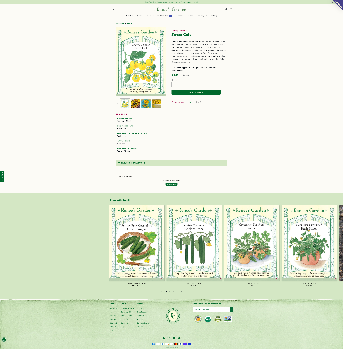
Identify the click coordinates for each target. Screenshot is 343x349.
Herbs (112, 312)
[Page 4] (176, 292)
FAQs (123, 327)
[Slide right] (164, 103)
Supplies (113, 319)
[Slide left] (118, 103)
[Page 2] (170, 292)
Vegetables (120, 23)
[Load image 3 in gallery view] (146, 103)
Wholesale (140, 327)
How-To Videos (126, 316)
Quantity (174, 80)
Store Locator (142, 312)
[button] (130, 15)
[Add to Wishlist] (162, 278)
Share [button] (190, 102)
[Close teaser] (332, 2)
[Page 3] (173, 292)
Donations (124, 323)
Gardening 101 (126, 312)
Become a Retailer (143, 323)
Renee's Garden (174, 347)
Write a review (171, 184)
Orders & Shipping (127, 308)
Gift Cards (114, 323)
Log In (112, 330)
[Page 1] (166, 292)
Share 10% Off (142, 316)
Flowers (113, 316)
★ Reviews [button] (2, 176)
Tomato (129, 23)
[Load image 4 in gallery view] (156, 103)
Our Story (124, 319)
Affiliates (140, 319)
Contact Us (141, 308)
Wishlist (113, 327)
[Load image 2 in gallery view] (135, 103)
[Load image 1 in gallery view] (125, 103)
